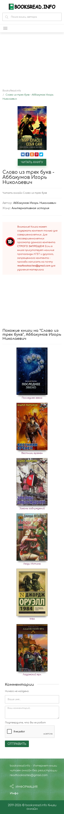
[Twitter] (41, 154)
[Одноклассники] (32, 154)
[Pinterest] (37, 154)
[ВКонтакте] (23, 154)
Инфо (14, 793)
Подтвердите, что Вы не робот (25, 722)
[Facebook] (27, 154)
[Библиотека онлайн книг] (32, 6)
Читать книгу (32, 162)
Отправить (17, 743)
